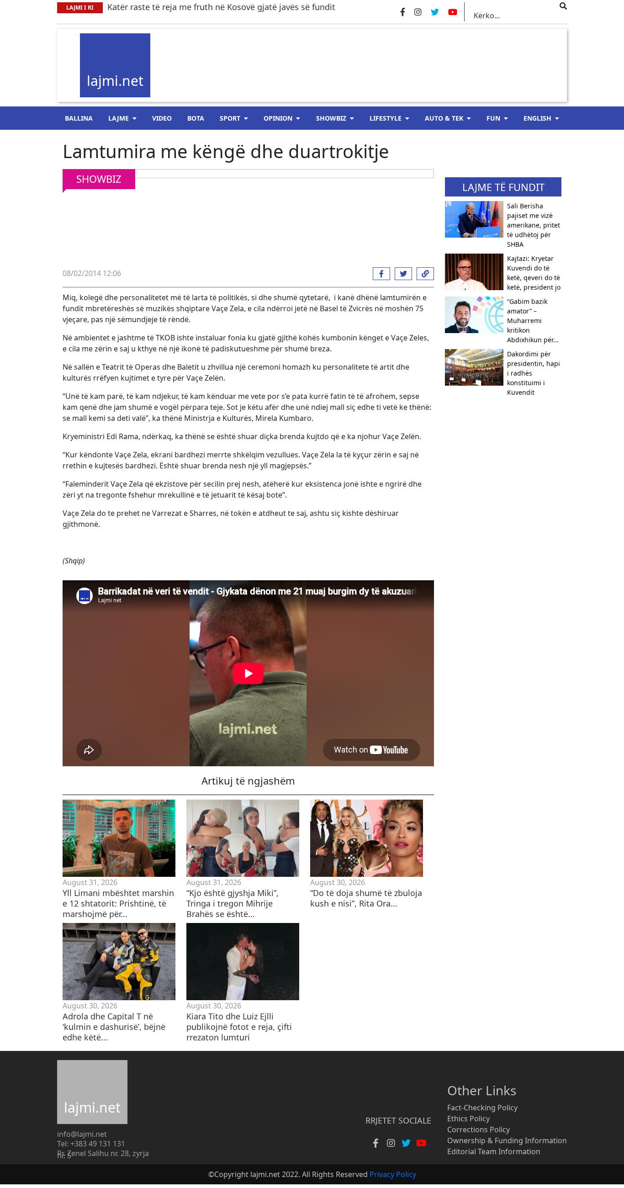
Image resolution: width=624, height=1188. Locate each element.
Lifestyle (386, 118)
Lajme (118, 118)
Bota (195, 118)
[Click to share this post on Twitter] (401, 273)
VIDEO (162, 118)
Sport (230, 118)
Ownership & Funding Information (507, 1140)
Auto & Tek (444, 118)
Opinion (278, 118)
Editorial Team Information (493, 1151)
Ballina (79, 118)
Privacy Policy (393, 1174)
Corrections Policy (478, 1129)
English (537, 118)
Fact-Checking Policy (482, 1108)
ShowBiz (331, 118)
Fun (493, 118)
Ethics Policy (468, 1119)
